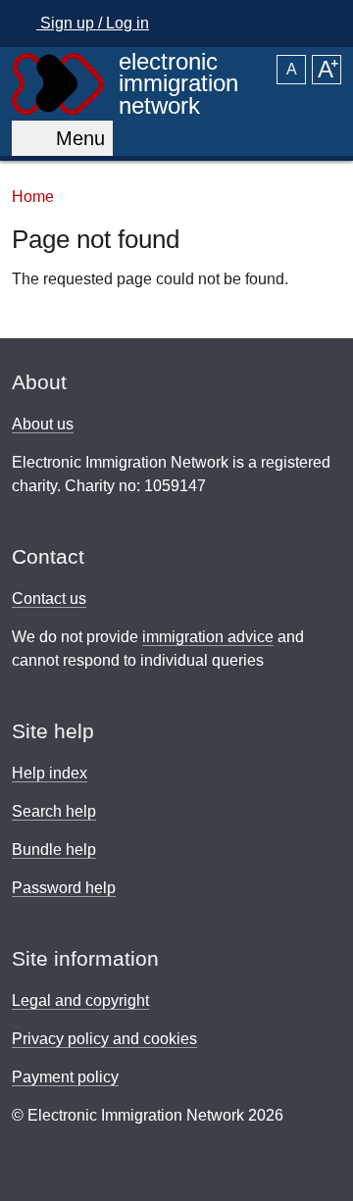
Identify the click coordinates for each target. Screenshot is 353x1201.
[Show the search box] (320, 23)
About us (43, 424)
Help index (49, 773)
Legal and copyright (80, 1000)
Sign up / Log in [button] (92, 23)
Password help (64, 887)
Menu (74, 138)
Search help (54, 811)
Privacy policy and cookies (104, 1038)
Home (33, 196)
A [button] (291, 69)
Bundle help (54, 849)
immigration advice (208, 636)
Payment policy (65, 1077)
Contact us (49, 598)
